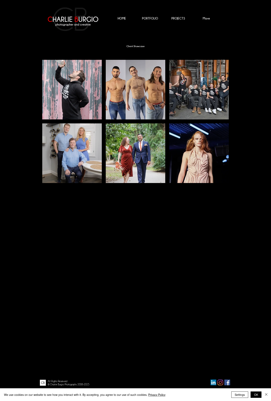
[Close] (266, 394)
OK (256, 395)
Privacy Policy (156, 395)
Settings (240, 395)
